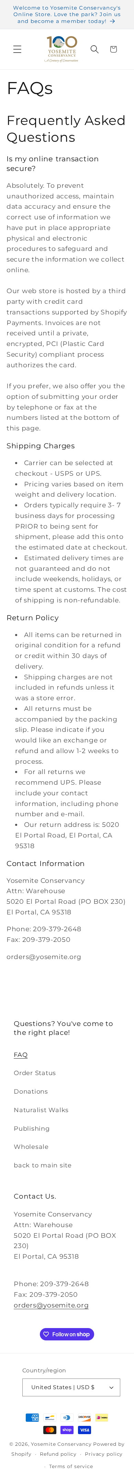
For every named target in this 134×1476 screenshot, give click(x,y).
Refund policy (58, 1454)
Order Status (35, 1072)
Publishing (32, 1128)
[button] (17, 49)
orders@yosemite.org (51, 1305)
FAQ (20, 1054)
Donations (31, 1091)
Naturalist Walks (41, 1110)
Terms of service (71, 1466)
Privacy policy (104, 1454)
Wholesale (31, 1146)
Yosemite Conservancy (61, 1444)
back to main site (43, 1165)
